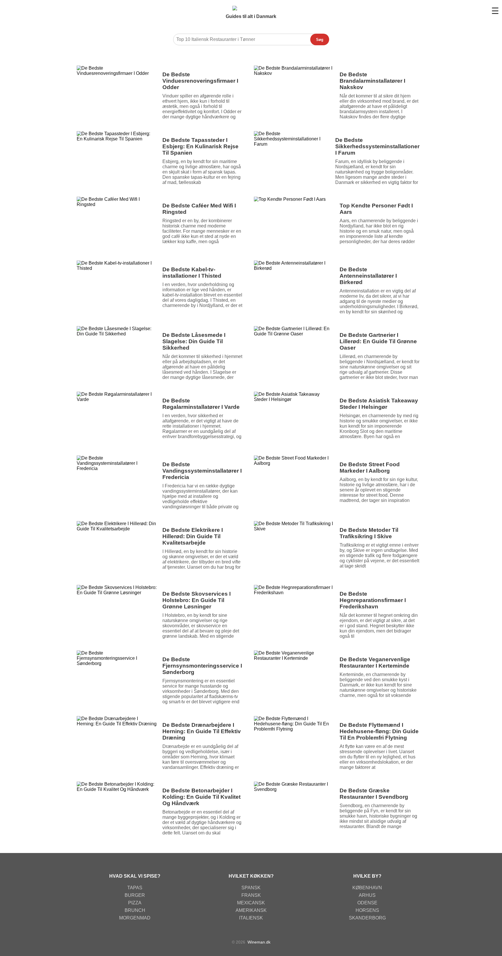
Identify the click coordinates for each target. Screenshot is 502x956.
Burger (135, 895)
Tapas (134, 887)
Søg (319, 39)
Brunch (135, 910)
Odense (367, 902)
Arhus (367, 895)
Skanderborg (367, 917)
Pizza (134, 902)
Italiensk (251, 917)
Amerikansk (251, 910)
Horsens (367, 910)
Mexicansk (251, 902)
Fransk (251, 895)
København (367, 887)
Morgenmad (134, 917)
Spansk (251, 887)
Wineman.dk (259, 942)
